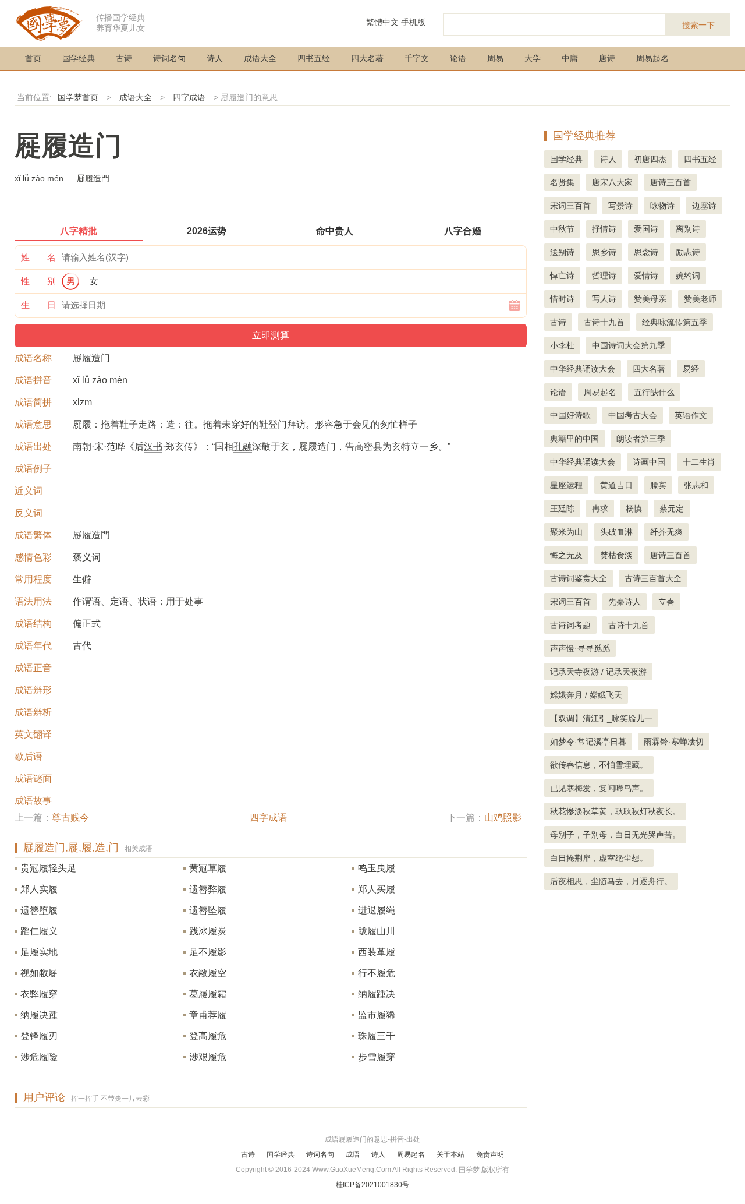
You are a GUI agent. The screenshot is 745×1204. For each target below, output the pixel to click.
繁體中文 (382, 22)
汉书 (153, 446)
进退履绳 (376, 910)
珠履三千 (376, 1036)
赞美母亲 (650, 298)
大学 (532, 58)
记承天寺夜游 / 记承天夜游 (598, 671)
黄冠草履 (207, 868)
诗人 (215, 58)
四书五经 (313, 58)
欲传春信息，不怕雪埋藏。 (599, 764)
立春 (666, 601)
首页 (33, 58)
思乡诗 (604, 252)
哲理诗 (604, 275)
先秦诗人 (624, 601)
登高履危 (207, 1036)
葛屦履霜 (207, 994)
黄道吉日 (616, 485)
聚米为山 (566, 531)
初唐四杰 (650, 159)
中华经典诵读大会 (582, 368)
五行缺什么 (654, 392)
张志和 (696, 485)
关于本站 (450, 1154)
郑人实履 (39, 889)
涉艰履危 (207, 1057)
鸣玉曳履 (376, 868)
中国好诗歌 (570, 415)
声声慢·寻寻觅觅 (580, 648)
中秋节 (562, 229)
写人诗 (604, 298)
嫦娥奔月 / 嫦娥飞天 (586, 695)
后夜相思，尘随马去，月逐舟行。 (611, 881)
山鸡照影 (503, 817)
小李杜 (562, 345)
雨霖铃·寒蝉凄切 (674, 741)
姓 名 (38, 257)
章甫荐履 (207, 1015)
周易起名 (652, 58)
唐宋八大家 (612, 182)
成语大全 (260, 58)
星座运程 (566, 485)
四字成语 (189, 97)
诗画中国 (649, 462)
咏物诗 (662, 205)
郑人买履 (376, 889)
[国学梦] (49, 22)
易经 (691, 368)
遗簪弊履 (207, 889)
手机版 (413, 22)
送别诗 (562, 252)
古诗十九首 (604, 322)
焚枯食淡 (616, 555)
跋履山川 (376, 931)
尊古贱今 (70, 817)
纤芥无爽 (666, 531)
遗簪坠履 (207, 910)
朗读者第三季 (640, 438)
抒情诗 (604, 229)
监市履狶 (376, 1015)
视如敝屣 (39, 973)
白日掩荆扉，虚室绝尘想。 (599, 858)
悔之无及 (566, 555)
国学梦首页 (78, 97)
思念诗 (646, 252)
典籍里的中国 (574, 438)
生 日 (38, 305)
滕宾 (658, 485)
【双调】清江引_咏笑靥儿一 (601, 718)
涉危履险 (39, 1057)
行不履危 (376, 973)
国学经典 (78, 58)
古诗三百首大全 (653, 578)
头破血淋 (616, 531)
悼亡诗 (562, 275)
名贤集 (562, 182)
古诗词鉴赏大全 (578, 578)
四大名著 (367, 58)
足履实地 (39, 952)
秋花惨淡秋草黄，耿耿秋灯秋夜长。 (615, 811)
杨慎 (634, 508)
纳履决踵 (39, 1015)
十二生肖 (699, 462)
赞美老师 (700, 298)
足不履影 (207, 952)
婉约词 (688, 275)
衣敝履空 (207, 973)
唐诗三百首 (670, 182)
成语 (353, 1154)
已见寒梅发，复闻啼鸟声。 (599, 788)
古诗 (124, 58)
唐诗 (607, 58)
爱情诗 (646, 275)
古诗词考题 (570, 625)
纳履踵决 (376, 994)
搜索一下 (698, 25)
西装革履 (376, 952)
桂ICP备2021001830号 (372, 1185)
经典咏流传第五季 (674, 322)
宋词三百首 (570, 205)
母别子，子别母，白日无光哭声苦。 (615, 834)
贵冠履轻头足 (48, 868)
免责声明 (490, 1154)
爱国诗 (646, 229)
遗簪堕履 (39, 910)
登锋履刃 (39, 1036)
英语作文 (691, 415)
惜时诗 (562, 298)
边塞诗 (704, 205)
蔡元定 (671, 508)
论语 (458, 58)
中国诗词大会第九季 (628, 345)
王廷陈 (562, 508)
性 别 (38, 281)
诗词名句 (169, 58)
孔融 (242, 446)
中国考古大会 (632, 415)
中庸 (570, 58)
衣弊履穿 (39, 994)
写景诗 (620, 205)
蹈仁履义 (39, 931)
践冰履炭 (207, 931)
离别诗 (688, 229)
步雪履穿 (376, 1057)
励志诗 (688, 252)
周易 (495, 58)
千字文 (417, 58)
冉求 (600, 508)
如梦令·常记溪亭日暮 (588, 741)
